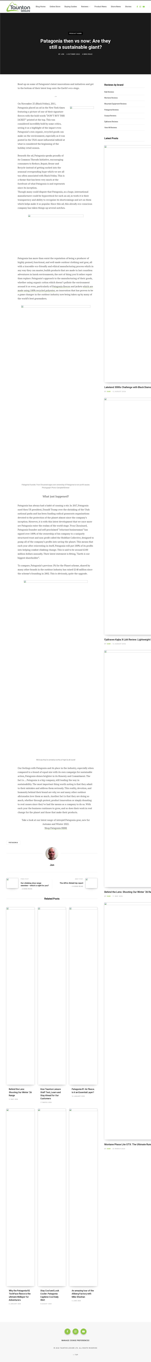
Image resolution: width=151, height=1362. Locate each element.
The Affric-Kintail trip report (71, 883)
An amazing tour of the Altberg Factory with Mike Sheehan (83, 1293)
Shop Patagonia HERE (56, 828)
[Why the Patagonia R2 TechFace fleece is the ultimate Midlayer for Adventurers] (20, 1197)
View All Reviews (110, 127)
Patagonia (13, 842)
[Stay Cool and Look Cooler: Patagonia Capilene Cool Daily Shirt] (52, 1197)
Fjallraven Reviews (111, 122)
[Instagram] (75, 1331)
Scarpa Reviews (110, 116)
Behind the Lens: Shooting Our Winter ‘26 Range (20, 1092)
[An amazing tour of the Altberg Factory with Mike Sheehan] (83, 1197)
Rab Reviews (109, 92)
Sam (109, 391)
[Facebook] (67, 1331)
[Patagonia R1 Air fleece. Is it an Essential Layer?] (83, 996)
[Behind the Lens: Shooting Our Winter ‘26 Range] (20, 996)
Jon (62, 54)
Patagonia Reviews (111, 110)
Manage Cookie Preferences (75, 1340)
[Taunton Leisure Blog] (18, 7)
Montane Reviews (111, 98)
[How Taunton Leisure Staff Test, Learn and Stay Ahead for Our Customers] (52, 996)
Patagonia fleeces (61, 286)
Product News (75, 33)
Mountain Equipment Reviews (115, 104)
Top (76, 1355)
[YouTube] (83, 1331)
